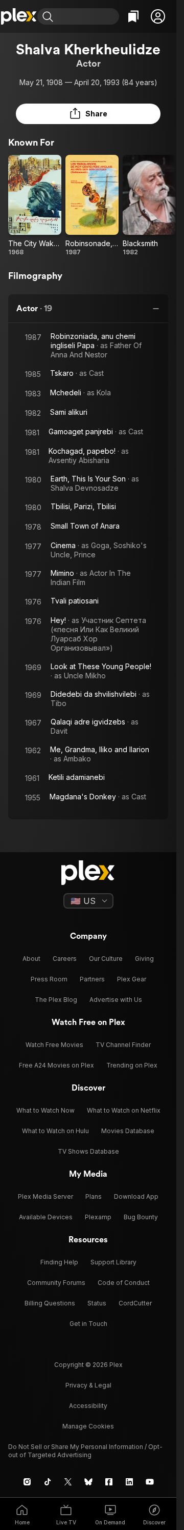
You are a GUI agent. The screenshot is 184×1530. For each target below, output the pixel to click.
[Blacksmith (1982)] (149, 205)
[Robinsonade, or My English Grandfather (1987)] (92, 205)
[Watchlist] (133, 16)
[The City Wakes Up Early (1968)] (34, 205)
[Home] (18, 16)
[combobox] (87, 16)
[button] (158, 16)
